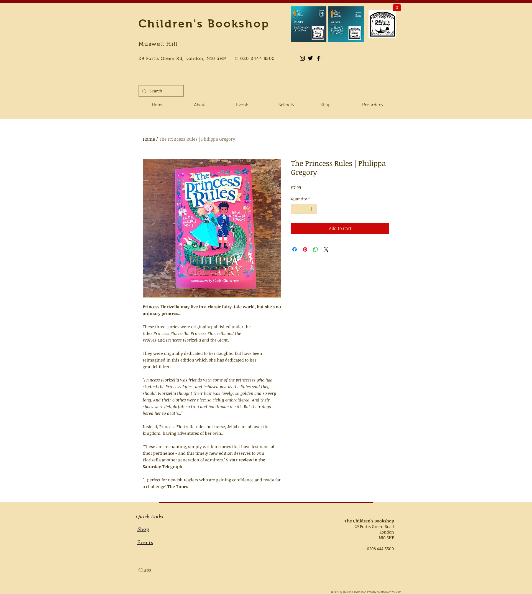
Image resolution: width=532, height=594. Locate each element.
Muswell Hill (158, 44)
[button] (396, 5)
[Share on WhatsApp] (315, 249)
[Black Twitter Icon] (310, 58)
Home (149, 139)
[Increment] (312, 209)
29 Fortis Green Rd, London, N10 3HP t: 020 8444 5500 (210, 59)
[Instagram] (302, 58)
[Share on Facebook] (294, 249)
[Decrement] (295, 209)
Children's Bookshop (204, 23)
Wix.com (396, 592)
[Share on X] (326, 249)
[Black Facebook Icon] (318, 58)
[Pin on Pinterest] (305, 249)
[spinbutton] (304, 209)
